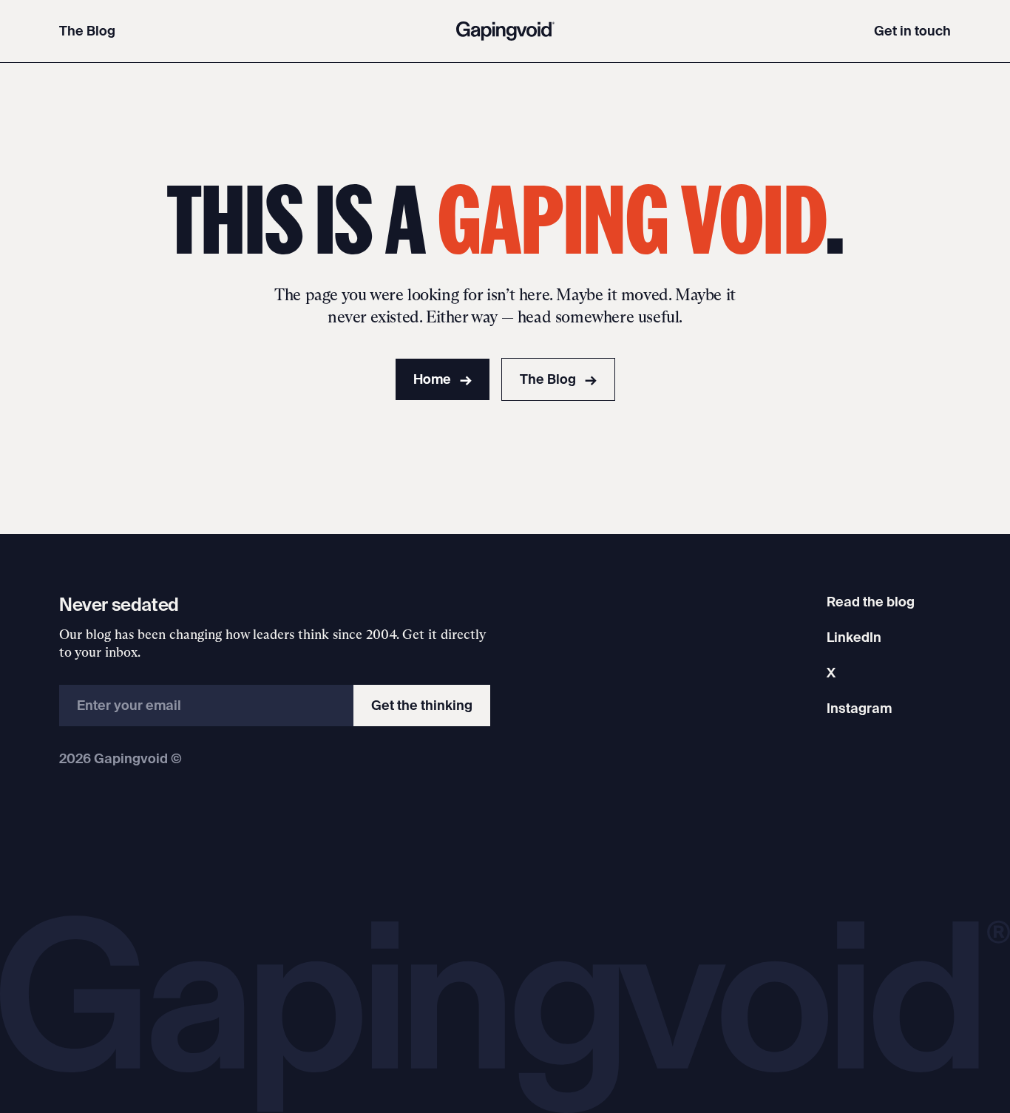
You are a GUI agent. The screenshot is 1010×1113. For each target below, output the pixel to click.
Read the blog (871, 601)
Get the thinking (421, 705)
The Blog (87, 30)
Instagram (859, 708)
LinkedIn (854, 637)
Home (442, 379)
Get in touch (912, 30)
